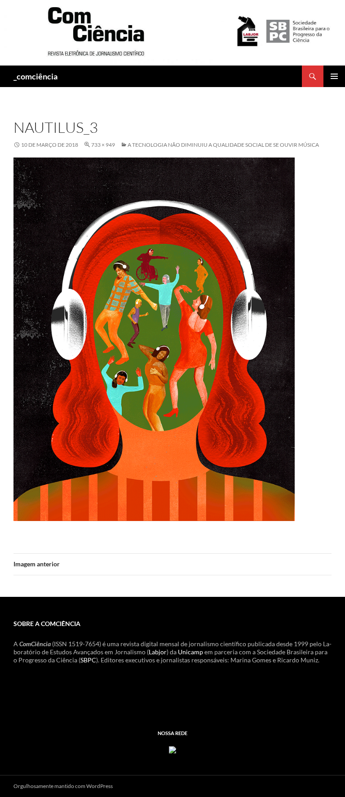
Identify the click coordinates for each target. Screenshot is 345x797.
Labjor (158, 652)
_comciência (35, 76)
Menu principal (334, 76)
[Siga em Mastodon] (172, 749)
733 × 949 (103, 144)
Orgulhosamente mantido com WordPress (63, 786)
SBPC (88, 660)
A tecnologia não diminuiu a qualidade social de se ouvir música (223, 144)
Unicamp (190, 652)
